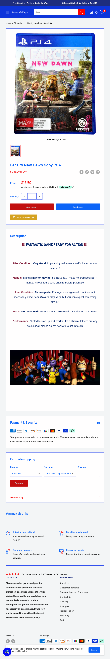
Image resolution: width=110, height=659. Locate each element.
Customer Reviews (69, 587)
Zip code (82, 467)
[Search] (81, 12)
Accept (94, 650)
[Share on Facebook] (81, 172)
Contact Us (65, 596)
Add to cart (32, 206)
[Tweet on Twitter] (92, 172)
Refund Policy (16, 497)
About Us (64, 583)
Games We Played (18, 172)
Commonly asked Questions (74, 592)
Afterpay (64, 606)
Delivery (64, 601)
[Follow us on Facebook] (8, 641)
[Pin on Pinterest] (87, 172)
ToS (62, 620)
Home (8, 23)
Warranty (64, 615)
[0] (102, 12)
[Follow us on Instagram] (13, 641)
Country (14, 467)
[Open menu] (7, 12)
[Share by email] (98, 172)
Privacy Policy (67, 610)
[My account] (91, 12)
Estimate (18, 483)
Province (48, 467)
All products (19, 23)
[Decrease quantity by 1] (24, 196)
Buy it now (78, 206)
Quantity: (14, 196)
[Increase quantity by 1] (40, 196)
